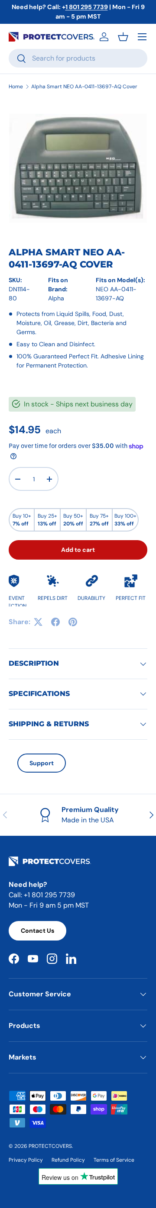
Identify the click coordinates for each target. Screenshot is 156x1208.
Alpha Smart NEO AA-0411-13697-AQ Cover (84, 86)
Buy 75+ (99, 519)
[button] (123, 36)
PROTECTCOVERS (50, 1146)
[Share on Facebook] (55, 622)
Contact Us (37, 930)
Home (16, 86)
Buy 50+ (73, 519)
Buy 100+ (125, 519)
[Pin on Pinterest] (72, 622)
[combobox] (78, 58)
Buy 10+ (22, 519)
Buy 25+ (47, 519)
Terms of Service (114, 1159)
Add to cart (78, 550)
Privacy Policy (26, 1159)
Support (41, 763)
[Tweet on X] (38, 622)
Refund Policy (68, 1159)
